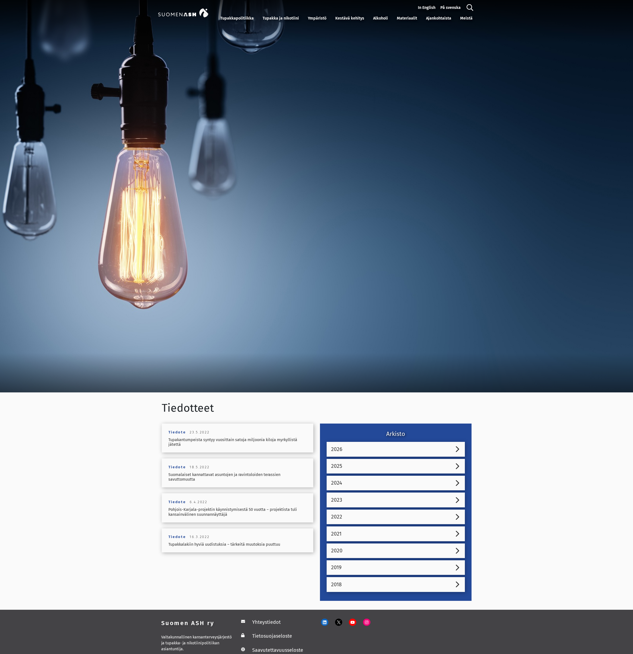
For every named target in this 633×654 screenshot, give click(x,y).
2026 (336, 449)
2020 (336, 550)
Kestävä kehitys (349, 18)
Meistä (466, 18)
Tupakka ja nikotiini (281, 18)
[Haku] (470, 7)
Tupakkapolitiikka (237, 18)
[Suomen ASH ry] (188, 12)
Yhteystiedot (266, 622)
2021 (336, 534)
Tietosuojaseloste (272, 636)
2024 (336, 483)
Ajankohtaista (438, 18)
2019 (336, 567)
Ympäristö (317, 18)
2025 (336, 466)
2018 (336, 584)
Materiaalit (407, 18)
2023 (336, 500)
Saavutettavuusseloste (277, 650)
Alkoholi (380, 18)
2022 (336, 517)
